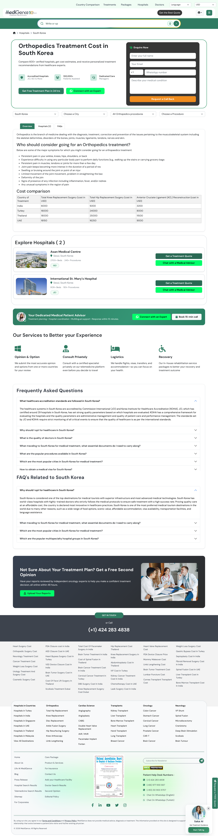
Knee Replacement (55, 715)
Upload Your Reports (39, 593)
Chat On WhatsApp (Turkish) (160, 800)
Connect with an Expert (87, 90)
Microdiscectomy (183, 720)
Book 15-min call (188, 316)
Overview (27, 126)
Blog (16, 774)
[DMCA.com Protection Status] (153, 767)
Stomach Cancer (151, 715)
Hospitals (143, 4)
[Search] (176, 23)
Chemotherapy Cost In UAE (124, 684)
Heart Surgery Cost (22, 646)
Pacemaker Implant (87, 739)
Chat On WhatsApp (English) (160, 795)
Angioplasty (84, 715)
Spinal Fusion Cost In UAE (188, 669)
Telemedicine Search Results (28, 791)
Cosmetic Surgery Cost (24, 679)
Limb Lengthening (54, 741)
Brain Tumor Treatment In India (92, 654)
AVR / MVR (83, 734)
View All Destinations (24, 741)
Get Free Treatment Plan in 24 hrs (41, 90)
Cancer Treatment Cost (24, 661)
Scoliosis (179, 736)
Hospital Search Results (25, 785)
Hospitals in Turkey (23, 710)
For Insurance (51, 768)
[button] (209, 13)
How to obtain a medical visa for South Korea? (46, 469)
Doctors (159, 4)
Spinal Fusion (181, 715)
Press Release (21, 779)
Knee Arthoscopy (54, 736)
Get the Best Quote (169, 12)
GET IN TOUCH (109, 615)
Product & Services (54, 762)
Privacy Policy (71, 821)
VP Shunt (179, 710)
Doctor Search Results (55, 785)
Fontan (81, 744)
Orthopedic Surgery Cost (25, 651)
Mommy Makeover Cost (154, 659)
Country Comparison (88, 4)
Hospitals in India (22, 715)
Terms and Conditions (51, 821)
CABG (81, 720)
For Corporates (21, 802)
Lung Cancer (149, 725)
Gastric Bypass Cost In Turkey (190, 651)
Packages (126, 4)
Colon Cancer (149, 710)
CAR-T (146, 736)
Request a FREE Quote (215, 794)
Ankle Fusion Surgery (56, 725)
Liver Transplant (118, 715)
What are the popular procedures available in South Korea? (53, 453)
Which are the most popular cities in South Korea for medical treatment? (61, 461)
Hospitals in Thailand (24, 730)
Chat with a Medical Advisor (179, 262)
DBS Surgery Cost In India (90, 684)
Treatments (109, 4)
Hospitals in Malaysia (24, 736)
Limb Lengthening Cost (154, 664)
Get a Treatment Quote (179, 256)
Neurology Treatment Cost (25, 656)
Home (17, 757)
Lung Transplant (118, 736)
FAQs (59, 126)
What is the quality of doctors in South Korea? (46, 438)
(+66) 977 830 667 (155, 785)
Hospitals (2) (44, 126)
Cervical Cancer (150, 720)
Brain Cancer (149, 741)
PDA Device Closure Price (155, 654)
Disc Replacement (54, 720)
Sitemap (18, 796)
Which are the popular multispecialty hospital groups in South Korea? (59, 538)
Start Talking (198, 830)
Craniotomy (181, 725)
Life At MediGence (23, 768)
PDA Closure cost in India (57, 646)
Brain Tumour (181, 741)
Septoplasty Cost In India (188, 656)
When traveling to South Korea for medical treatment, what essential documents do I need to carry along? (80, 445)
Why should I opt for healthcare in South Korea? (47, 430)
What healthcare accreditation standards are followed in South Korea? (60, 401)
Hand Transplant (119, 730)
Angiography (84, 710)
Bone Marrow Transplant (122, 720)
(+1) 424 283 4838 (109, 630)
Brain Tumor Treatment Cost (156, 669)
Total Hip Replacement (57, 710)
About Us (18, 762)
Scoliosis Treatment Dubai (58, 689)
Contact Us (50, 774)
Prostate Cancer (151, 730)
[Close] (208, 808)
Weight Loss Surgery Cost (25, 666)
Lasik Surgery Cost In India (123, 689)
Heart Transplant (119, 725)
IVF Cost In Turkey (119, 670)
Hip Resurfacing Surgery (57, 730)
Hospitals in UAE (21, 725)
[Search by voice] (170, 23)
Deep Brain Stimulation (186, 730)
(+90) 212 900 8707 (156, 790)
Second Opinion (52, 791)
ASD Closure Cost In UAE (57, 651)
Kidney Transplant (119, 710)
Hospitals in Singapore (24, 720)
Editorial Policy (52, 796)
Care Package (51, 757)
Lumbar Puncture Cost (154, 674)
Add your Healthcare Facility (58, 779)
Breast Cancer (117, 741)
